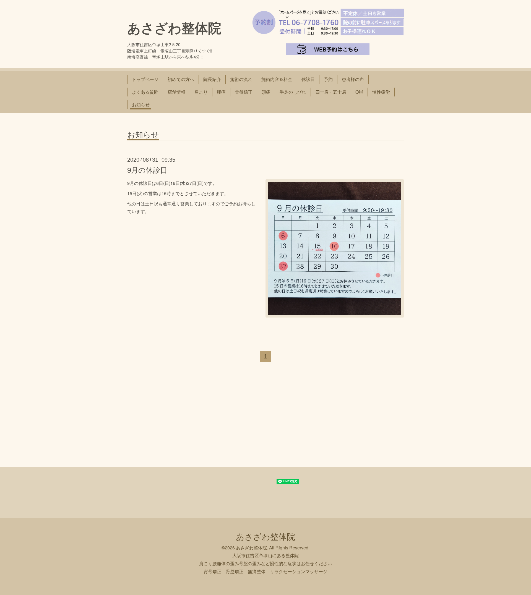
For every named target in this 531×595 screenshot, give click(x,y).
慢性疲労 (381, 92)
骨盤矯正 (244, 92)
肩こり (201, 92)
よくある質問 (145, 92)
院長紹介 (212, 79)
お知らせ (141, 104)
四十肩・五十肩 (330, 92)
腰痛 (221, 92)
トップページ (145, 79)
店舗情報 (176, 92)
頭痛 (266, 92)
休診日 (308, 79)
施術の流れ (241, 79)
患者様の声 (353, 79)
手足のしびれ (293, 92)
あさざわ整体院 (174, 27)
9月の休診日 (147, 169)
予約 (328, 79)
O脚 (359, 92)
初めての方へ (181, 79)
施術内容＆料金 (276, 79)
